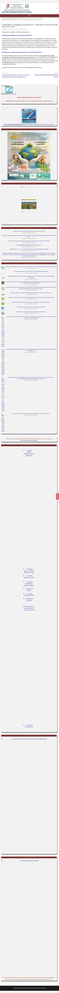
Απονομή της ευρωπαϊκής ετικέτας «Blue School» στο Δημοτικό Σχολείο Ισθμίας (31, 271)
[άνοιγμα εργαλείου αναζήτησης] (56, 8)
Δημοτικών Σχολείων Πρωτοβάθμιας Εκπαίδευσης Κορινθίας (29, 124)
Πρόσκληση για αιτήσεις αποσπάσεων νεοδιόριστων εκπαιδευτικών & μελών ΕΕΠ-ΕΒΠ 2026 (29, 240)
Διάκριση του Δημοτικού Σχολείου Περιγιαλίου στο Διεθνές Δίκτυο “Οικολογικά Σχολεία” (31, 302)
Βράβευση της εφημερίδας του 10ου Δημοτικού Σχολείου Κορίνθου (31, 311)
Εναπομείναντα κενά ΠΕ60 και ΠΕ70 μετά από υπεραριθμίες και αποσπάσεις (22, 67)
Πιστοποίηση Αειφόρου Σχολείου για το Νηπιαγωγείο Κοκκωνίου (31, 307)
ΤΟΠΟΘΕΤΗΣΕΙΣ (23, 29)
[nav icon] (29, 15)
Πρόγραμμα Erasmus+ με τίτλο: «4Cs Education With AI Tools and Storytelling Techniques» (29, 249)
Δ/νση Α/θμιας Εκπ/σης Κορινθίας (29, 440)
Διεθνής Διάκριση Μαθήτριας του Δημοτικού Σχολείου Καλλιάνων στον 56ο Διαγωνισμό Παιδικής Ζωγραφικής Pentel (31, 266)
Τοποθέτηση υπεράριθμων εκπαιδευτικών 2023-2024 (16, 35)
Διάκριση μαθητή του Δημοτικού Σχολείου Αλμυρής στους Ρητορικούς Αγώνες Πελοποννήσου (31, 292)
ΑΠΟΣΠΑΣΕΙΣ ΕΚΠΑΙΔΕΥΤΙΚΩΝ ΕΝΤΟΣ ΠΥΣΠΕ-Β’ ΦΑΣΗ (29, 245)
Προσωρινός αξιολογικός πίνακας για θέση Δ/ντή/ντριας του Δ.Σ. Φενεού (29, 231)
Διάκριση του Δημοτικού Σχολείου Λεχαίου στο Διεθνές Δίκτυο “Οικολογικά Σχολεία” (31, 413)
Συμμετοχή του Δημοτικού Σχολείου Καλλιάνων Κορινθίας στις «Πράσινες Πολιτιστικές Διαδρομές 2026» (31, 297)
